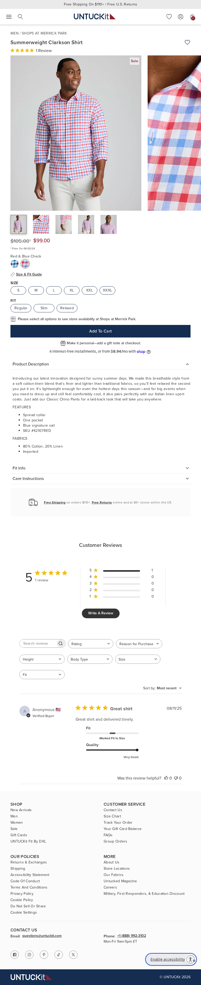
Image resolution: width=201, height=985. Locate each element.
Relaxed (67, 308)
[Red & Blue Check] (25, 264)
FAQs (108, 835)
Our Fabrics (114, 875)
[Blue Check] (14, 264)
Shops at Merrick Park (44, 33)
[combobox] (90, 643)
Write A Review (100, 613)
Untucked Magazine (120, 881)
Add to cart (100, 331)
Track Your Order (118, 823)
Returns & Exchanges (28, 862)
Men (14, 33)
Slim (44, 308)
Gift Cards (18, 835)
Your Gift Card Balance (123, 829)
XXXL (107, 290)
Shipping (17, 869)
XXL (89, 290)
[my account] (180, 16)
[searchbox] (38, 643)
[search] (20, 16)
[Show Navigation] (9, 16)
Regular (20, 308)
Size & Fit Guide (29, 274)
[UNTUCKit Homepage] (95, 16)
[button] (169, 16)
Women (16, 823)
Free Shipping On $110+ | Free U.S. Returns (100, 4)
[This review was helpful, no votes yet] (166, 778)
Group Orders (115, 841)
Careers (110, 887)
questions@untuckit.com (42, 936)
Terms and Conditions (29, 887)
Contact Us (113, 810)
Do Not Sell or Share (28, 906)
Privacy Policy (22, 894)
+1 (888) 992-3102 (131, 936)
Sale (14, 829)
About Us (111, 862)
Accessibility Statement (29, 875)
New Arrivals (21, 810)
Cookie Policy (21, 900)
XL (72, 290)
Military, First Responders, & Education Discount (144, 894)
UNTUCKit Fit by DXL (28, 841)
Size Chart (112, 816)
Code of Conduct (25, 881)
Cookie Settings (23, 912)
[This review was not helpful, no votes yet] (176, 778)
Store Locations (117, 869)
